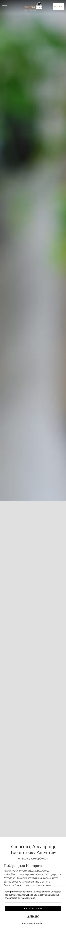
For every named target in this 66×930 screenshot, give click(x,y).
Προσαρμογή (33, 915)
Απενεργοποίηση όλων (33, 923)
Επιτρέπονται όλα (33, 908)
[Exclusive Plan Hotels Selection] (33, 6)
